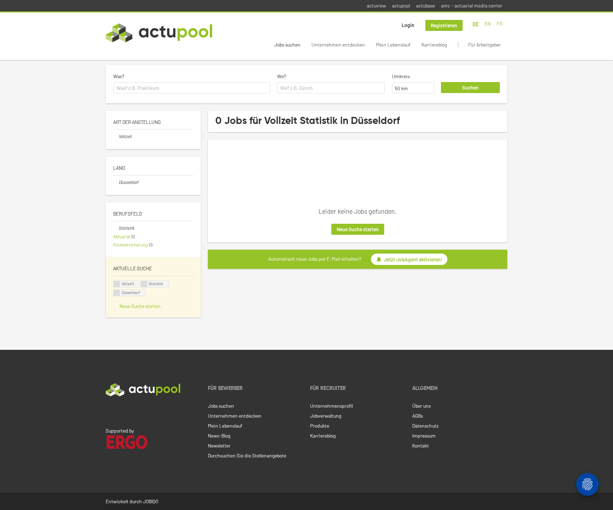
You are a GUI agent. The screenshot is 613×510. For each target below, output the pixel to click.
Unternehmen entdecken (338, 45)
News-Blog (219, 436)
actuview (376, 5)
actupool (401, 5)
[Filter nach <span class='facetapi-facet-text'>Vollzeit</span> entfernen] (117, 284)
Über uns (421, 406)
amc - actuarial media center (471, 5)
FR (499, 24)
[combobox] (191, 88)
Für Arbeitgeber (484, 45)
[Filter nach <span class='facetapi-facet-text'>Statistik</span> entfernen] (144, 284)
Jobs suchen (287, 45)
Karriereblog (434, 45)
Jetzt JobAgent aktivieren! (413, 259)
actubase (425, 5)
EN (488, 24)
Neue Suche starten (358, 229)
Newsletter (219, 446)
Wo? (281, 76)
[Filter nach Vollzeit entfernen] (116, 136)
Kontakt (420, 446)
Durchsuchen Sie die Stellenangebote (247, 455)
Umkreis (401, 76)
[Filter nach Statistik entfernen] (116, 228)
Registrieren (444, 25)
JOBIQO (150, 501)
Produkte (319, 426)
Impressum (424, 436)
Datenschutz (425, 426)
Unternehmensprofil (331, 406)
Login (408, 25)
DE (476, 24)
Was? (118, 76)
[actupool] (159, 32)
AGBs (417, 416)
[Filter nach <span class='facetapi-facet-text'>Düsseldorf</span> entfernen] (117, 293)
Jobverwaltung (325, 416)
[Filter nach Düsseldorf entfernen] (116, 182)
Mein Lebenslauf (393, 45)
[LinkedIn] (110, 411)
